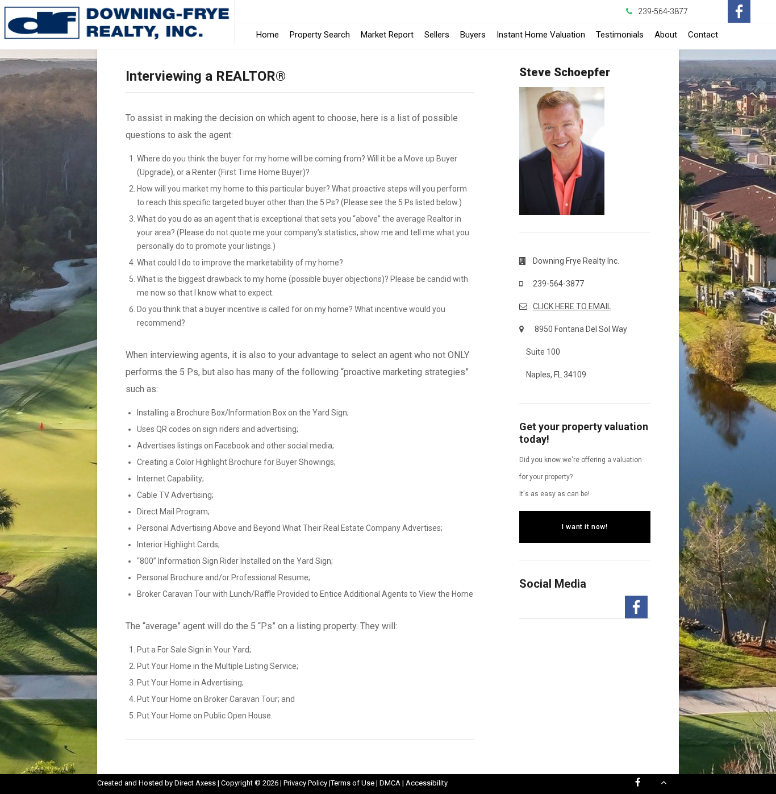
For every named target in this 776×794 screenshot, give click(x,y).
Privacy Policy (305, 783)
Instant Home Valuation (541, 35)
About (665, 35)
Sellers (436, 35)
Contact (703, 35)
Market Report (387, 35)
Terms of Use (352, 783)
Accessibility (427, 783)
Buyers (473, 35)
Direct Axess (195, 783)
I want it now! (584, 527)
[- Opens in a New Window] (739, 11)
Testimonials (620, 35)
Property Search (320, 35)
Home (267, 35)
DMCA (389, 783)
